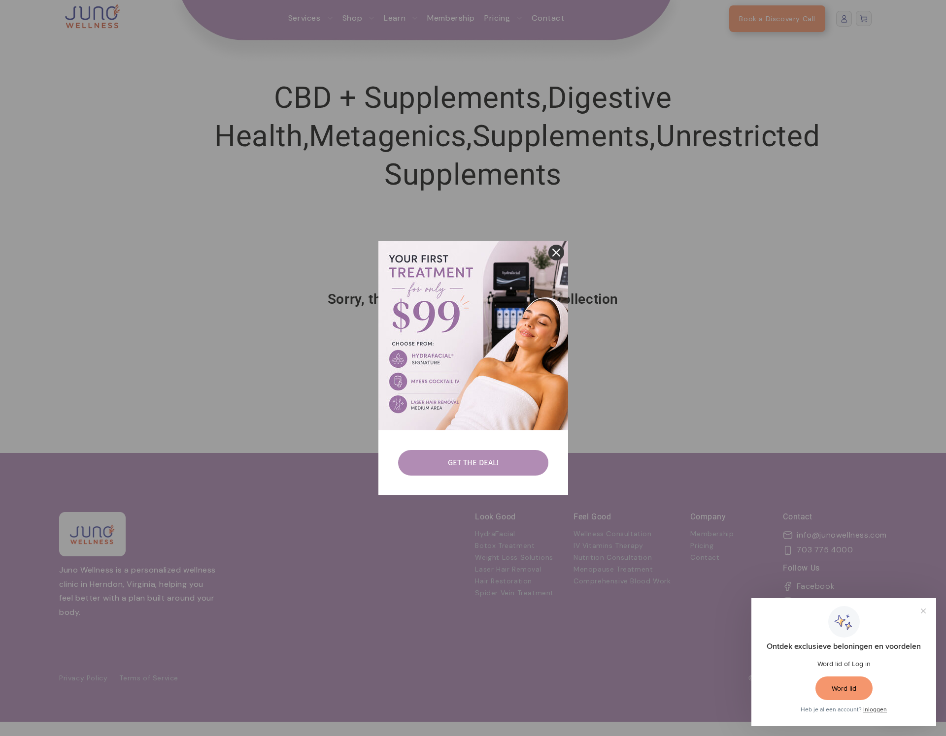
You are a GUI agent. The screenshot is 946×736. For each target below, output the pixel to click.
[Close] (556, 252)
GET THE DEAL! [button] (473, 462)
